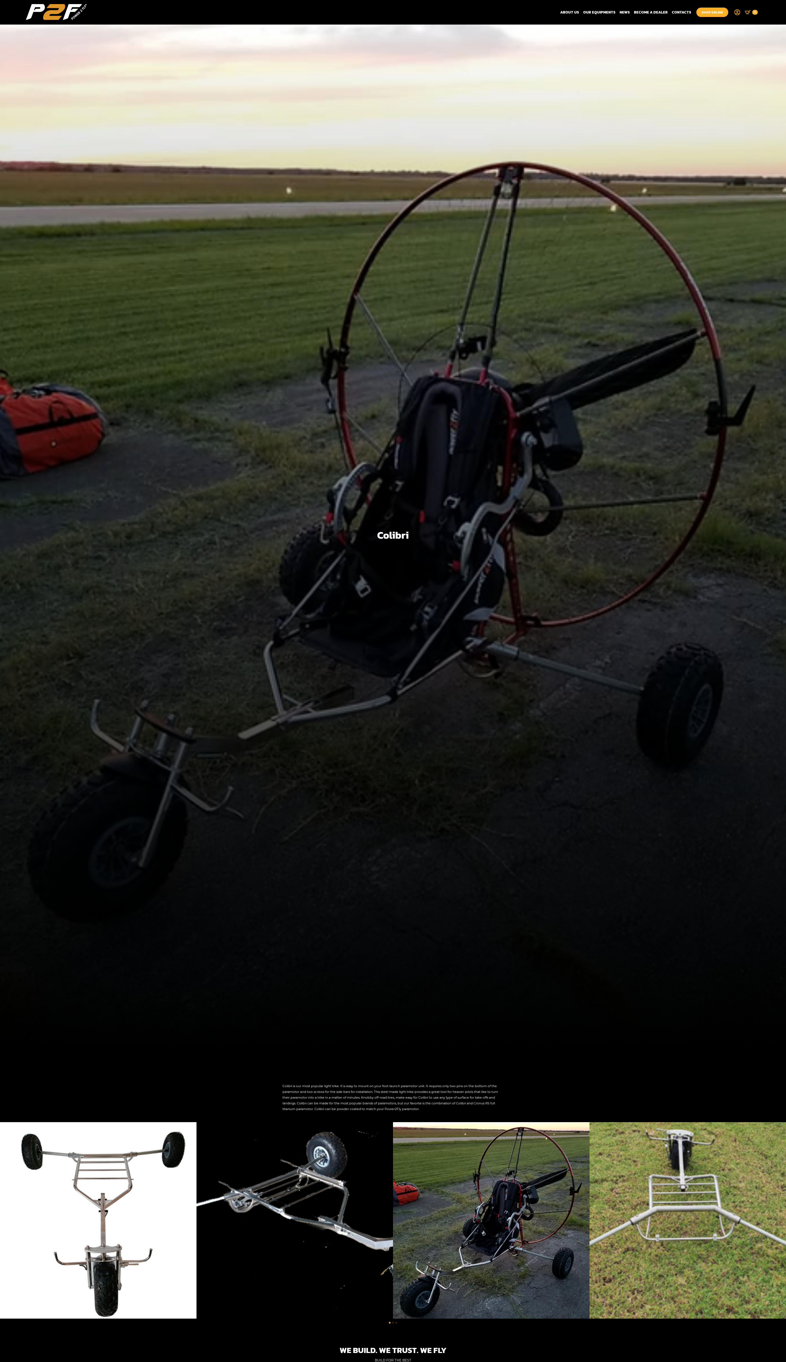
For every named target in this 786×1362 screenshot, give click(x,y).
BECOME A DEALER (651, 12)
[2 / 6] (294, 1220)
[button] (390, 1323)
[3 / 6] (491, 1220)
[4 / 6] (688, 1220)
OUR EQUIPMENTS (599, 12)
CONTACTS (681, 12)
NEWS (625, 12)
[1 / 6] (98, 1220)
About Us (569, 12)
